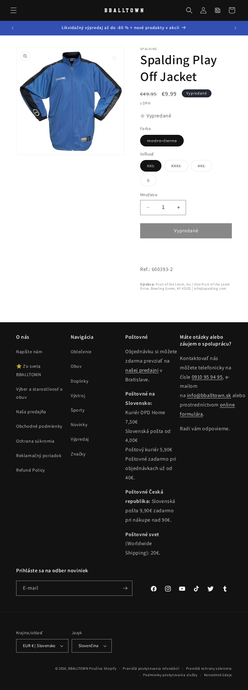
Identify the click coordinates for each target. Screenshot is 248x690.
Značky (78, 454)
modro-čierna (165, 141)
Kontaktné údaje (218, 675)
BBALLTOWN (78, 668)
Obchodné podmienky (39, 426)
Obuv (76, 366)
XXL (154, 167)
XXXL (179, 167)
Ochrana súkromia (35, 441)
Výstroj (78, 395)
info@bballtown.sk (209, 395)
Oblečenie (81, 352)
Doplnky (79, 381)
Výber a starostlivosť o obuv (39, 393)
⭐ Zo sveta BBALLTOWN (28, 370)
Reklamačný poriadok (38, 455)
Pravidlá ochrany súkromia (209, 668)
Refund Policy (30, 470)
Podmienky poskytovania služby (170, 675)
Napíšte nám (29, 352)
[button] (13, 10)
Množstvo (148, 194)
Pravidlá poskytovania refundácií (151, 668)
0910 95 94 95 (207, 377)
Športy (78, 410)
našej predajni (142, 370)
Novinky (79, 424)
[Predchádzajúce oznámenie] (12, 28)
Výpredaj (80, 439)
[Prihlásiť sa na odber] (125, 588)
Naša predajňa (31, 412)
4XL (205, 167)
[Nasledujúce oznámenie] (235, 28)
